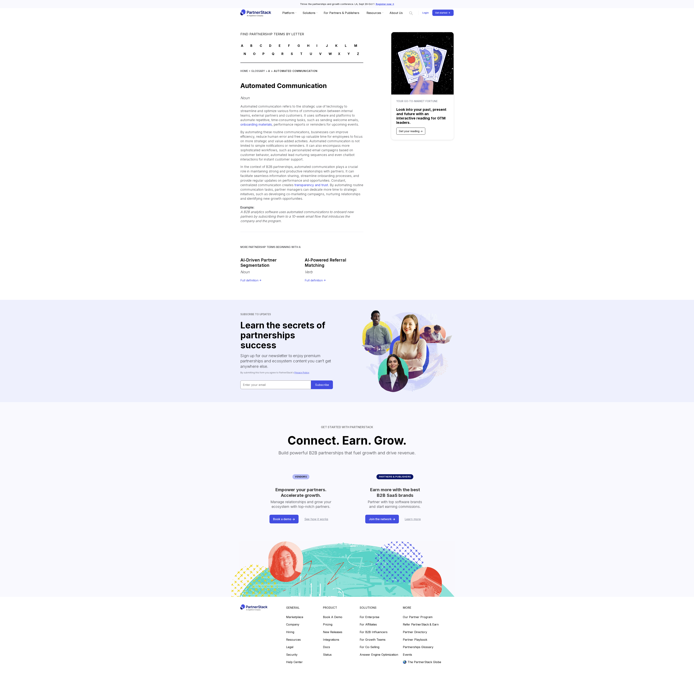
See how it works (316, 519)
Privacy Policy (301, 372)
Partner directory (415, 632)
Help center (294, 662)
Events (407, 654)
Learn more (413, 519)
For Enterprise (369, 617)
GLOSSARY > (259, 70)
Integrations (331, 639)
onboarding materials (256, 124)
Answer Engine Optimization (379, 654)
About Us (396, 12)
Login (425, 12)
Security (291, 654)
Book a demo (332, 617)
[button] (289, 12)
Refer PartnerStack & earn (421, 624)
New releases (332, 632)
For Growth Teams (372, 639)
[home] (255, 13)
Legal (289, 647)
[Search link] (411, 13)
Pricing (327, 624)
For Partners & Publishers (341, 12)
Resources (293, 639)
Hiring (290, 632)
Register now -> (385, 4)
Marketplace (294, 617)
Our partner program (417, 617)
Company (292, 624)
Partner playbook (415, 639)
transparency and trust (311, 185)
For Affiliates (368, 624)
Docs (326, 647)
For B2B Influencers (373, 632)
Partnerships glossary (418, 647)
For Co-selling (369, 647)
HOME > (245, 70)
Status (327, 654)
